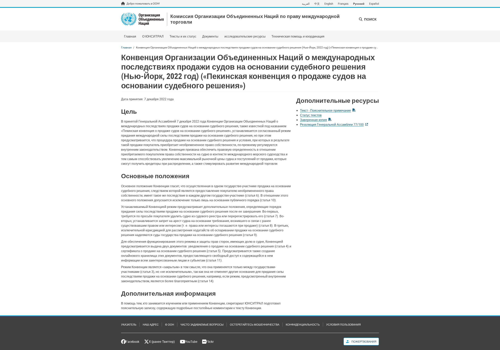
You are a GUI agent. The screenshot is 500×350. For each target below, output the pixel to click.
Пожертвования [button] (363, 341)
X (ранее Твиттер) (162, 341)
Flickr (210, 341)
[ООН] (142, 19)
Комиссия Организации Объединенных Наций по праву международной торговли (255, 19)
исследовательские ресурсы (245, 36)
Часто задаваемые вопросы (201, 324)
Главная (130, 36)
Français (343, 3)
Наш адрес (151, 324)
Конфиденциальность (303, 324)
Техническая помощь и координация (297, 36)
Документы (210, 36)
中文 (317, 3)
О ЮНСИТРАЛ (153, 36)
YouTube (191, 341)
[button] (368, 19)
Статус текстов (311, 115)
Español (374, 3)
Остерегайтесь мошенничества (254, 324)
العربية (306, 3)
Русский (358, 3)
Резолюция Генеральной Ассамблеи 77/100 (332, 124)
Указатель (128, 324)
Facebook (132, 341)
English (328, 3)
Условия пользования (343, 324)
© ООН (169, 324)
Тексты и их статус (183, 36)
